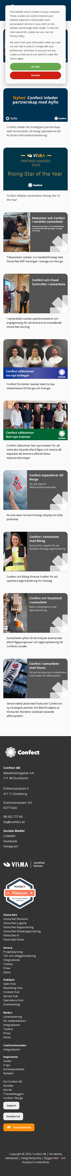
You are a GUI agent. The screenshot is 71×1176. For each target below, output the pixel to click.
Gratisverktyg (11, 1004)
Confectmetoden (14, 1045)
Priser (7, 1033)
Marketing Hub (12, 988)
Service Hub (10, 996)
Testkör (8, 1029)
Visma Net (10, 915)
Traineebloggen (13, 1094)
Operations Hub (13, 1000)
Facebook (10, 841)
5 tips (6, 1065)
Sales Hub (9, 984)
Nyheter (8, 1073)
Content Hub (11, 992)
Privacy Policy (17, 36)
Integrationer (11, 1025)
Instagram (10, 846)
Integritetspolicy (31, 1158)
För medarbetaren (14, 1021)
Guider (7, 1061)
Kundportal (13, 1116)
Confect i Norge (13, 1098)
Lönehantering (12, 1017)
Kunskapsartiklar (14, 1069)
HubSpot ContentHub (35, 1162)
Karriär (7, 1090)
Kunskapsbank (22, 1127)
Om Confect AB (12, 1081)
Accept (35, 66)
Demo (7, 1037)
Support (11, 1105)
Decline (35, 75)
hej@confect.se (14, 822)
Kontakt (8, 1085)
